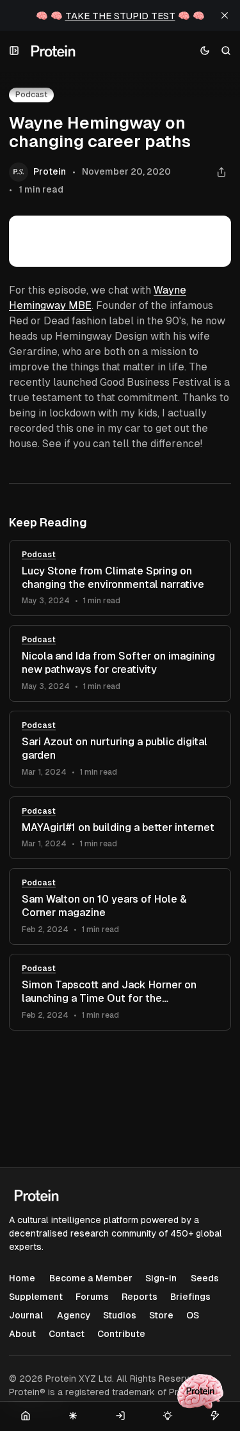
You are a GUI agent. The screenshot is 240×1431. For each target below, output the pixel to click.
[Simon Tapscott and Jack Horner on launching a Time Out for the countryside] (120, 992)
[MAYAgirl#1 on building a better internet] (120, 828)
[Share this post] (221, 172)
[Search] (226, 51)
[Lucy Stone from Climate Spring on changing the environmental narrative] (120, 578)
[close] (224, 15)
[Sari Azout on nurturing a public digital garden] (120, 749)
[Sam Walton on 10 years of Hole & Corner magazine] (120, 906)
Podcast (39, 554)
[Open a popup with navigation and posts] (14, 51)
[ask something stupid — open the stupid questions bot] (200, 1391)
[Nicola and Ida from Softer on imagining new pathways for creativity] (120, 663)
